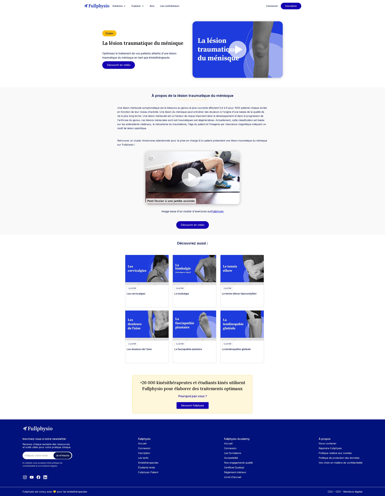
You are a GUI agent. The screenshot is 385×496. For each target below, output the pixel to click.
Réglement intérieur (235, 472)
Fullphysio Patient (148, 472)
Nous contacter (328, 443)
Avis (152, 6)
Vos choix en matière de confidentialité (340, 462)
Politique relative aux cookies (335, 453)
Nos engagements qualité (238, 462)
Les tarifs (143, 457)
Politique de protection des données (339, 457)
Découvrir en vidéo (118, 65)
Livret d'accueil (232, 477)
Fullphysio (217, 211)
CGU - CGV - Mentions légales (345, 491)
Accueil (142, 443)
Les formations (232, 453)
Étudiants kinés (146, 467)
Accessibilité (231, 457)
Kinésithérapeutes (148, 462)
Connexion (272, 6)
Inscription (291, 6)
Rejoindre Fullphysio (330, 448)
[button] (119, 6)
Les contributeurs (169, 6)
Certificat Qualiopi (234, 467)
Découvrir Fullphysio (192, 405)
